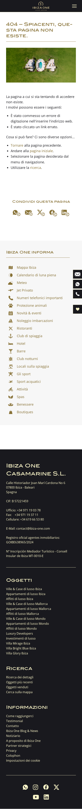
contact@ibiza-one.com (33, 528)
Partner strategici (18, 746)
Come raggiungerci (19, 716)
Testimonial (14, 721)
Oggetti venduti (17, 687)
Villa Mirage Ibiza (18, 643)
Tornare (17, 145)
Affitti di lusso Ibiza (19, 599)
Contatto (12, 726)
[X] (41, 213)
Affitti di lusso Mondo (21, 628)
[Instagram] (36, 787)
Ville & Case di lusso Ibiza (24, 589)
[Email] (29, 213)
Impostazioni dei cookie (23, 760)
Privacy (11, 751)
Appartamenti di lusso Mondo (27, 623)
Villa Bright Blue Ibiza (21, 648)
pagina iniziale (41, 151)
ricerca (35, 167)
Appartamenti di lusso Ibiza (25, 594)
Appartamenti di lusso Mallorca (28, 609)
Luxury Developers (19, 633)
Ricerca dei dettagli (19, 677)
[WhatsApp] (16, 213)
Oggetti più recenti (19, 682)
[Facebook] (53, 213)
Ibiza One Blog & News (22, 731)
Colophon (13, 755)
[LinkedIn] (65, 213)
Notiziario (13, 736)
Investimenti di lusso (21, 638)
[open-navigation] (74, 6)
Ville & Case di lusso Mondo (26, 619)
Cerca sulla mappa (19, 692)
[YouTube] (36, 797)
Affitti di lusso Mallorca (22, 614)
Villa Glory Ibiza (17, 653)
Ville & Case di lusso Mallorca (27, 604)
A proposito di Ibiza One (23, 741)
